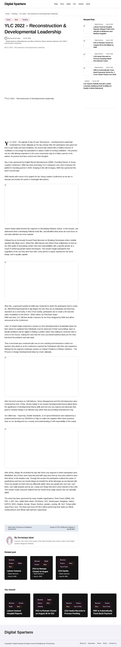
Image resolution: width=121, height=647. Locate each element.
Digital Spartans (15, 4)
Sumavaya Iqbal (26, 537)
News (62, 4)
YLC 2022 (63, 41)
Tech (74, 4)
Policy (105, 643)
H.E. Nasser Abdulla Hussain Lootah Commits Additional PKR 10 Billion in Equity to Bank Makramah (97, 86)
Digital (68, 4)
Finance (11, 563)
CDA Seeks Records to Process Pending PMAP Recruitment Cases (102, 58)
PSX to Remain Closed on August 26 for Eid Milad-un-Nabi (103, 45)
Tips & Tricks (64, 566)
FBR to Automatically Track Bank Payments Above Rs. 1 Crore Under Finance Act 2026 (104, 72)
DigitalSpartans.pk (24, 41)
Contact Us (112, 643)
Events (8, 19)
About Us (83, 643)
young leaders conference (13, 43)
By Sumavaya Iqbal (14, 38)
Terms (99, 643)
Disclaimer (91, 643)
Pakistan (38, 41)
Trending (25, 19)
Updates (56, 41)
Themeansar (50, 643)
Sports (88, 4)
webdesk (87, 81)
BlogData (40, 643)
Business (11, 560)
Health (20, 563)
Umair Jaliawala (47, 41)
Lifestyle (81, 4)
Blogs (56, 4)
